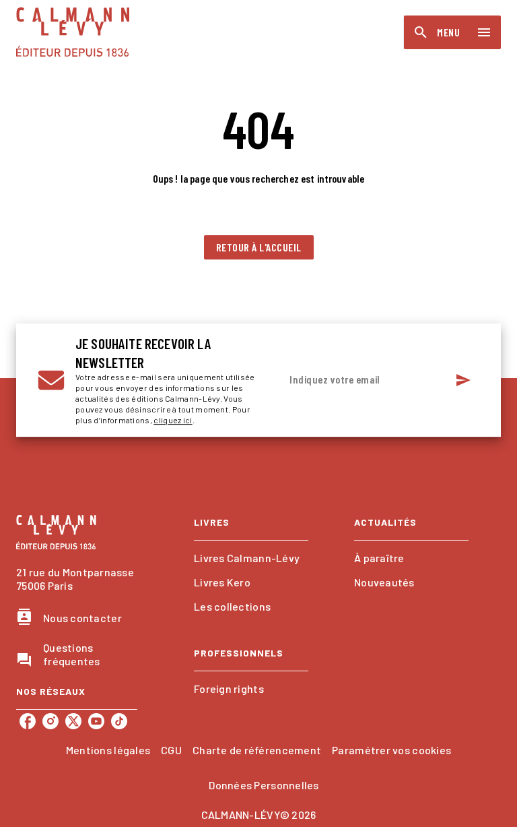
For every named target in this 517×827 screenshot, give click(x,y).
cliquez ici (172, 420)
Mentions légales (108, 749)
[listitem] (27, 721)
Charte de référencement (257, 749)
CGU (171, 749)
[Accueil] (72, 32)
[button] (259, 247)
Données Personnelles (263, 784)
